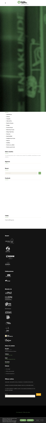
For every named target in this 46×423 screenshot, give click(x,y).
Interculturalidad (9, 136)
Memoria (8, 140)
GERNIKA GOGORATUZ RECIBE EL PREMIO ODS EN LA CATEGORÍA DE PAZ (19, 385)
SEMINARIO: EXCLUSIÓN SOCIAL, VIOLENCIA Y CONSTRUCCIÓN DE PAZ (19, 382)
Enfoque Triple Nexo (10, 131)
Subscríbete (7, 363)
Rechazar (30, 420)
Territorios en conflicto (10, 144)
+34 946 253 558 (8, 355)
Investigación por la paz (10, 138)
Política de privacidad (10, 371)
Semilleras (8, 142)
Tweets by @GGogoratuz (9, 220)
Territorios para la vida (10, 147)
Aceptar (23, 420)
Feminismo (8, 134)
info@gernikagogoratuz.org (10, 359)
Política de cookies (26, 412)
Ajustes (37, 420)
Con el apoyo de (19, 412)
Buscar (6, 394)
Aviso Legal (8, 369)
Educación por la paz (10, 129)
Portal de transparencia (10, 373)
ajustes (15, 421)
